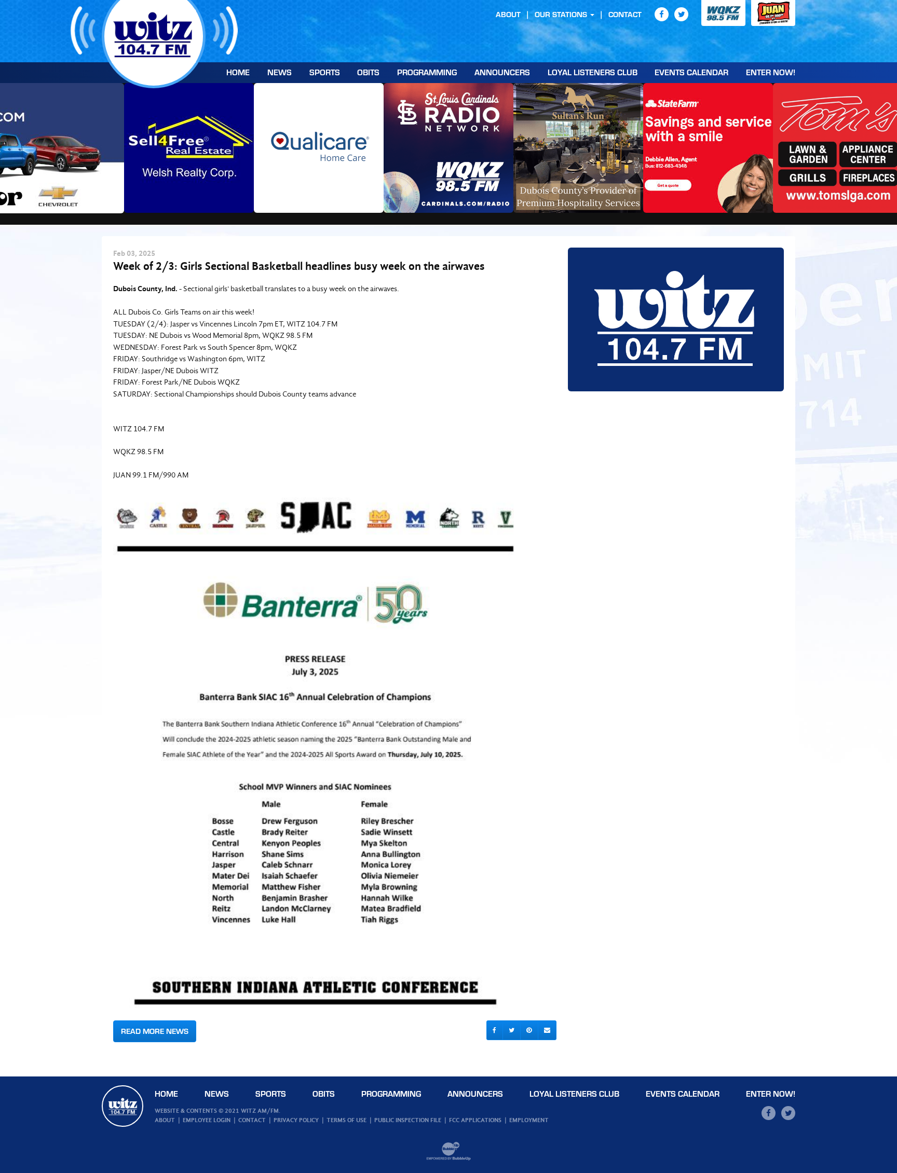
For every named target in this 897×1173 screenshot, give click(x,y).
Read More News (154, 1031)
